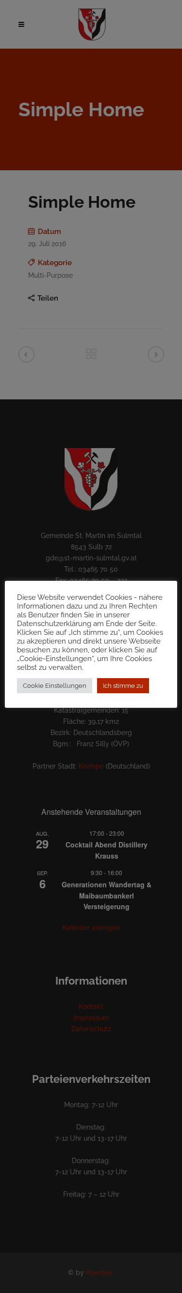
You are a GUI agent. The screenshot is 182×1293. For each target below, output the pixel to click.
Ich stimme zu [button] (123, 685)
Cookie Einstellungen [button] (54, 685)
